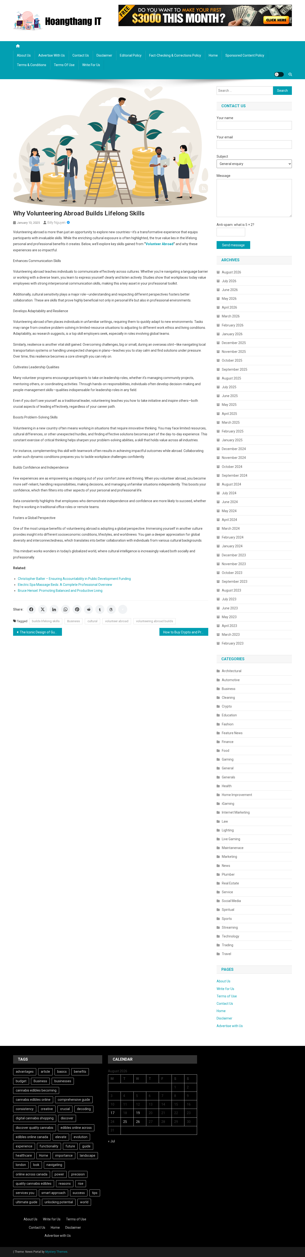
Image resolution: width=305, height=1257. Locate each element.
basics (62, 1071)
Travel (226, 954)
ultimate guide (26, 1202)
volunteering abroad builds (154, 621)
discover (67, 1118)
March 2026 (231, 316)
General (228, 768)
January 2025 (232, 440)
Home (213, 55)
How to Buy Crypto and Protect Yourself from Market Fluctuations (185, 632)
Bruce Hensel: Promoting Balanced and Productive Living (60, 590)
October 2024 (232, 467)
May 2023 (229, 617)
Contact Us (80, 55)
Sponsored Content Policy (244, 55)
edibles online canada (32, 1137)
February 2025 (233, 431)
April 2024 (229, 520)
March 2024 (231, 528)
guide (86, 1146)
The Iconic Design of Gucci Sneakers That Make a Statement (41, 632)
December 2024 (234, 449)
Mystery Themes (56, 1251)
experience (24, 1146)
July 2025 (229, 387)
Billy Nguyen (56, 222)
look (36, 1165)
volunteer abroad (116, 621)
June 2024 (230, 502)
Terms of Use (64, 65)
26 (138, 1122)
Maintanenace (233, 848)
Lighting (228, 830)
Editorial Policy (131, 55)
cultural (92, 621)
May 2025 (229, 405)
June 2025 (230, 396)
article (45, 1071)
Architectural (231, 671)
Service (227, 892)
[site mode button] (279, 74)
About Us (24, 55)
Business (73, 621)
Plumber (228, 874)
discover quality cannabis (34, 1128)
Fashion (228, 724)
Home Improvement (237, 795)
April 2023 (229, 626)
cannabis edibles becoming (36, 1090)
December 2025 (234, 343)
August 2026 (231, 272)
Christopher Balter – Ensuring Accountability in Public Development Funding (74, 579)
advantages (25, 1071)
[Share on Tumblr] (99, 609)
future (70, 1146)
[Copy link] (122, 609)
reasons (65, 1183)
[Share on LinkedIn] (54, 609)
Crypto (227, 706)
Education (229, 715)
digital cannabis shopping (35, 1118)
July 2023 (229, 599)
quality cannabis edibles (33, 1183)
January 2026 (232, 334)
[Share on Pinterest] (76, 609)
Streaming (230, 927)
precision (78, 1174)
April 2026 (229, 307)
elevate (60, 1137)
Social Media (231, 901)
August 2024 (231, 484)
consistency (25, 1109)
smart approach (53, 1193)
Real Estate (230, 883)
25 (125, 1122)
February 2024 (233, 537)
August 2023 (231, 590)
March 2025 (231, 422)
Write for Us (91, 65)
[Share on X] (42, 609)
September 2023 (234, 581)
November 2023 (234, 564)
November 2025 (234, 352)
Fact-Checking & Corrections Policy (175, 55)
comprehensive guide (74, 1100)
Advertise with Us (51, 55)
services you (25, 1193)
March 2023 (231, 634)
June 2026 (230, 290)
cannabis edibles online (33, 1100)
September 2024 (234, 475)
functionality (49, 1146)
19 (138, 1113)
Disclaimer (104, 55)
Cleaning (228, 697)
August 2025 (231, 378)
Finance (228, 742)
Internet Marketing (236, 812)
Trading (227, 945)
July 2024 (229, 493)
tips (94, 1193)
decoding (84, 1109)
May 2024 (229, 511)
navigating (54, 1165)
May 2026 (229, 299)
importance (64, 1155)
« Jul (111, 1141)
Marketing (229, 857)
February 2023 (233, 643)
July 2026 (229, 281)
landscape (87, 1155)
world (84, 1202)
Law (225, 821)
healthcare (24, 1155)
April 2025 (229, 414)
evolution (80, 1137)
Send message (233, 245)
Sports (227, 919)
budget (21, 1081)
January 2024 (232, 546)
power (59, 1174)
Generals (228, 777)
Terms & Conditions (31, 65)
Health (227, 786)
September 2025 (234, 369)
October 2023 (232, 573)
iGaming (228, 804)
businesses (62, 1081)
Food (225, 750)
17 (112, 1113)
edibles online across (76, 1128)
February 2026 (233, 325)
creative (47, 1109)
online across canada (31, 1174)
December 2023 (234, 555)
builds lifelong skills (46, 621)
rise (80, 1183)
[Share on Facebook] (31, 609)
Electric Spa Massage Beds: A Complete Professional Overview (65, 585)
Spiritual (228, 910)
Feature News (232, 733)
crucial (65, 1109)
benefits (80, 1071)
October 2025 (232, 360)
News (226, 866)
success (79, 1193)
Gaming (228, 759)
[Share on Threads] (111, 609)
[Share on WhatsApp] (65, 609)
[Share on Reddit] (88, 609)
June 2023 (230, 608)
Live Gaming (231, 839)
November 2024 (234, 458)
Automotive (231, 680)
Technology (230, 936)
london (21, 1165)
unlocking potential (59, 1202)
